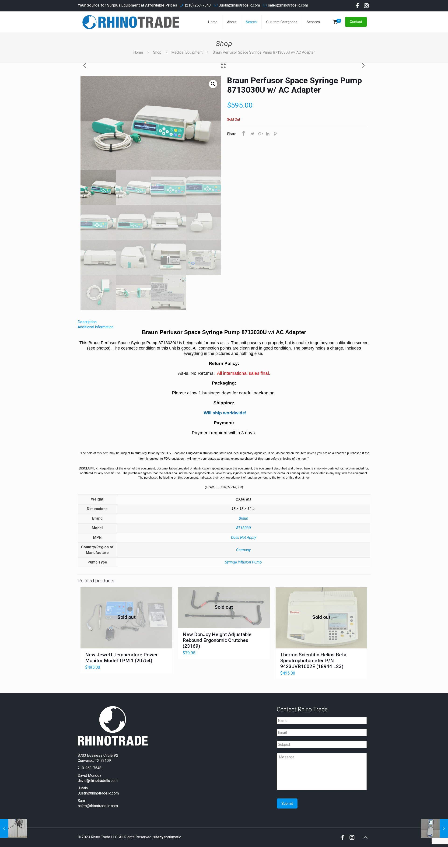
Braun (243, 518)
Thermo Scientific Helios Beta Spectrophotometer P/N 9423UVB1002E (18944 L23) (313, 660)
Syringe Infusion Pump (243, 562)
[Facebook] (357, 6)
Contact (356, 22)
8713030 (243, 528)
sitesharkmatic (167, 837)
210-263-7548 (90, 768)
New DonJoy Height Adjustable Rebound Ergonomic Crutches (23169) (217, 640)
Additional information (95, 327)
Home (138, 52)
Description (87, 322)
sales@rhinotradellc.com (288, 5)
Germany (243, 550)
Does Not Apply (243, 537)
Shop (157, 52)
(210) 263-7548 (198, 5)
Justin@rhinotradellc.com (239, 5)
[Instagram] (367, 6)
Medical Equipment (187, 52)
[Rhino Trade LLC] (130, 21)
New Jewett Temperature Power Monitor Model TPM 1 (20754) (121, 657)
